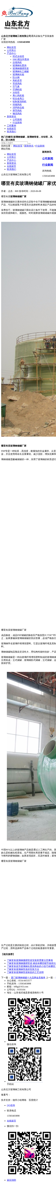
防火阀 (16, 77)
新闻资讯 (11, 116)
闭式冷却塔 (18, 56)
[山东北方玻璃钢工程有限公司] (17, 33)
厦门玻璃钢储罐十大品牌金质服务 (28, 977)
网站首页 (11, 47)
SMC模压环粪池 (21, 59)
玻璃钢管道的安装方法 (23, 969)
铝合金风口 (18, 98)
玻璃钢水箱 (18, 74)
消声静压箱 (18, 107)
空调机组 (17, 89)
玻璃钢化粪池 (19, 65)
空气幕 (16, 86)
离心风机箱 (18, 95)
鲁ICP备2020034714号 (21, 1094)
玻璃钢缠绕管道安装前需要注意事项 (30, 960)
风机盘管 (17, 80)
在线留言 (11, 128)
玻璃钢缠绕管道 (21, 68)
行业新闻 (17, 122)
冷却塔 (16, 92)
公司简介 (11, 50)
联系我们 (11, 131)
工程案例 (11, 125)
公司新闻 (17, 119)
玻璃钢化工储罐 (21, 71)
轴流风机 (17, 113)
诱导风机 (17, 110)
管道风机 (17, 83)
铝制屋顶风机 (19, 101)
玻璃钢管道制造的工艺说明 (25, 972)
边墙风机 (17, 62)
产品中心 (11, 53)
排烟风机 (17, 104)
